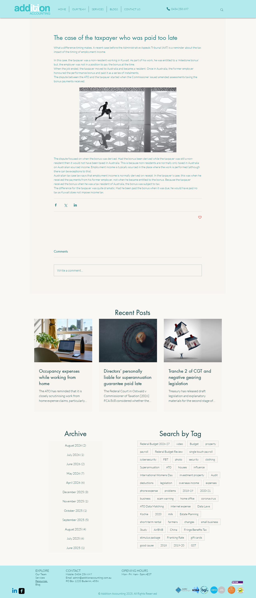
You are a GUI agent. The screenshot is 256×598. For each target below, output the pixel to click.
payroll (144, 451)
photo (178, 459)
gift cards (196, 537)
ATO (168, 467)
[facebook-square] (22, 591)
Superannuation (149, 467)
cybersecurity (148, 459)
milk (170, 514)
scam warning (165, 498)
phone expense (149, 490)
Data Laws (203, 506)
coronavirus (208, 498)
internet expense (181, 506)
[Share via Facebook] (56, 205)
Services (40, 577)
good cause (147, 545)
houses (182, 467)
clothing (210, 459)
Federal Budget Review (169, 451)
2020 (158, 514)
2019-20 (179, 545)
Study (143, 529)
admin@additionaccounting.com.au (92, 577)
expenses (211, 483)
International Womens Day (156, 475)
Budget (194, 443)
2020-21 (205, 490)
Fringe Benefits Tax (195, 529)
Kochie (144, 514)
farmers (173, 522)
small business (209, 522)
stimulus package (150, 537)
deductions (146, 483)
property (210, 443)
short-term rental (150, 522)
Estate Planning (189, 514)
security (194, 459)
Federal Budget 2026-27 (155, 443)
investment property (192, 475)
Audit (214, 475)
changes (189, 522)
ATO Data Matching (152, 506)
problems (170, 490)
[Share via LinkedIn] (75, 205)
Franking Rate (175, 537)
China (173, 529)
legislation (166, 483)
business (145, 498)
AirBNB (158, 529)
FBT (165, 459)
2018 (163, 545)
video (179, 443)
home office (187, 498)
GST (193, 545)
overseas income (189, 483)
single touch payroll (201, 451)
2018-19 (188, 490)
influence (199, 467)
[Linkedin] (15, 591)
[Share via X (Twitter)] (65, 205)
